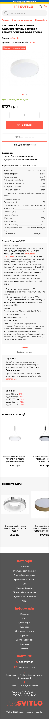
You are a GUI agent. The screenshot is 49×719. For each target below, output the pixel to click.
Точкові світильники (24, 575)
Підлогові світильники (25, 592)
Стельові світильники (24, 571)
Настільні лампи (24, 588)
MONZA (34, 42)
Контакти (24, 644)
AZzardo (14, 38)
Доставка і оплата (24, 631)
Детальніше (11, 379)
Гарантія (24, 347)
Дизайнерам (24, 623)
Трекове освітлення (24, 579)
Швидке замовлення (24, 145)
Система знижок (24, 640)
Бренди (24, 627)
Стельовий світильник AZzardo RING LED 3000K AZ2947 (15, 528)
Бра (24, 584)
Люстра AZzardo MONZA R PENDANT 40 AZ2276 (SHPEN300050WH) (15, 459)
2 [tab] (26, 94)
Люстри (24, 566)
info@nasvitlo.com (26, 667)
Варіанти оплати (24, 352)
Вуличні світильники (24, 596)
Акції (24, 601)
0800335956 (26, 662)
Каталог (24, 648)
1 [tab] (23, 94)
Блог (24, 618)
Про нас (24, 614)
